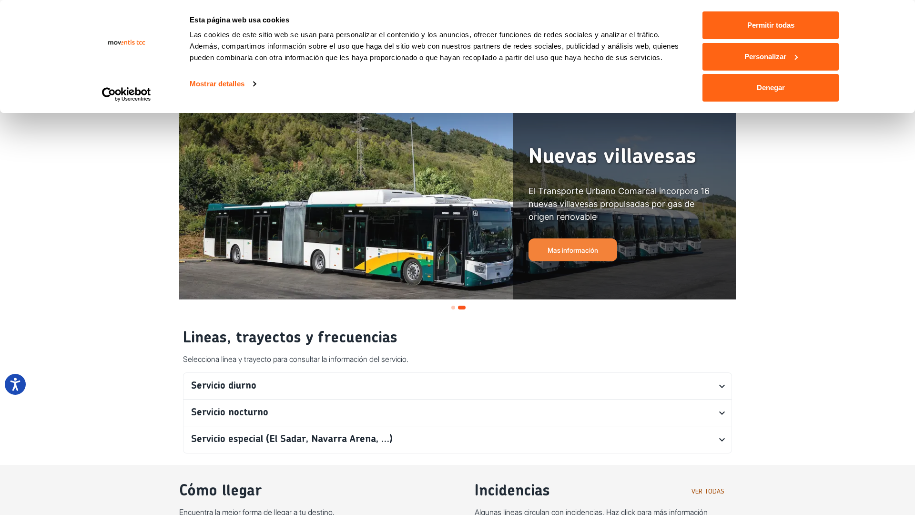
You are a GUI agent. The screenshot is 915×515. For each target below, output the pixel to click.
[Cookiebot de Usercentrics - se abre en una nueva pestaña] (126, 94)
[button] (457, 386)
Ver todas (707, 491)
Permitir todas (770, 25)
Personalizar (765, 56)
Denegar (771, 87)
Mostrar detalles (217, 84)
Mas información (573, 250)
